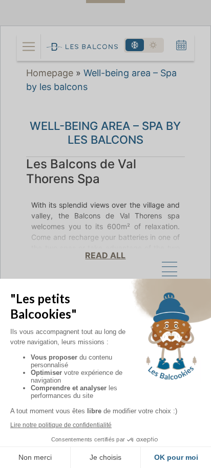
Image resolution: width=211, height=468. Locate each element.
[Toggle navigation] (29, 46)
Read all (105, 255)
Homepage (49, 73)
